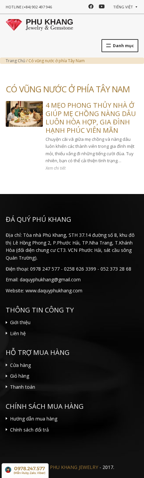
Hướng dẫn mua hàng (33, 418)
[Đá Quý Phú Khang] (39, 24)
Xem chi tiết (56, 168)
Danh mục (123, 46)
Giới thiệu (20, 322)
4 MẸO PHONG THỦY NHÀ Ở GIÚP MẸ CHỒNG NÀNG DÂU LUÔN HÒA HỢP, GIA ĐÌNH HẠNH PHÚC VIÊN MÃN (91, 118)
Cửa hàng (20, 365)
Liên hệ (18, 333)
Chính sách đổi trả (29, 429)
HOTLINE (29, 6)
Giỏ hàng (19, 376)
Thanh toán (22, 387)
